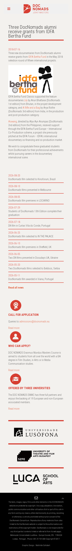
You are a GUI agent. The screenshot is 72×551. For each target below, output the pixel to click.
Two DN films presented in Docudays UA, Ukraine (33, 257)
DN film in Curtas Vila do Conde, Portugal (29, 225)
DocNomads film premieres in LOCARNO (28, 200)
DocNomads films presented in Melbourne (29, 189)
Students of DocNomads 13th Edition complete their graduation (35, 213)
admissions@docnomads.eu (34, 321)
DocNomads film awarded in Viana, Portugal (31, 279)
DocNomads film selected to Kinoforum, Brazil (32, 179)
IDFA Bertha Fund (37, 56)
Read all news (16, 287)
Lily (26, 100)
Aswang (12, 121)
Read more (13, 327)
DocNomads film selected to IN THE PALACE (30, 236)
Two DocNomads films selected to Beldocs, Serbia (34, 268)
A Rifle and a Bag (31, 107)
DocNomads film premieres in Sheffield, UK (30, 247)
